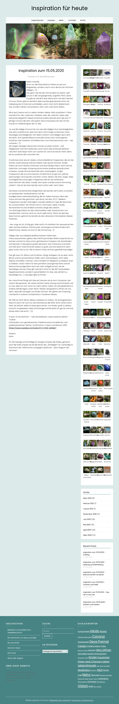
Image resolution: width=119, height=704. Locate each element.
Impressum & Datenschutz (82, 700)
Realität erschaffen (106, 675)
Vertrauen (91, 681)
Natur (86, 675)
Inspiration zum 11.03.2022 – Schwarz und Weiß (94, 583)
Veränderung (101, 682)
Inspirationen (38, 20)
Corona (98, 636)
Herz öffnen (103, 650)
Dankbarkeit (83, 642)
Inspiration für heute (59, 8)
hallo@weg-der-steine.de (59, 700)
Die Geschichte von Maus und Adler (22, 638)
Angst (103, 631)
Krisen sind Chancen (90, 661)
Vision (83, 685)
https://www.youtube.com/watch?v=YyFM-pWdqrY (32, 328)
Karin (52, 76)
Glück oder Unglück (15, 658)
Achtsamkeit (83, 631)
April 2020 (87, 530)
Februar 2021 (88, 503)
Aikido (94, 631)
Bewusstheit (88, 637)
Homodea (82, 654)
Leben (105, 661)
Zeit (95, 687)
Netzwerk (95, 675)
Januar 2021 (88, 509)
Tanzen (90, 679)
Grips (103, 646)
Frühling (90, 646)
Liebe (98, 666)
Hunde (90, 654)
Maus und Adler (105, 666)
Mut (99, 670)
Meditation (84, 670)
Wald (91, 686)
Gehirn (97, 646)
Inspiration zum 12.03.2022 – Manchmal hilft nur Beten (94, 573)
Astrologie (81, 637)
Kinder (93, 657)
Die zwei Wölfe (13, 643)
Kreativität (104, 657)
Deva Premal (99, 641)
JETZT (86, 658)
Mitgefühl (94, 670)
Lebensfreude (87, 665)
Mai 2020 (87, 524)
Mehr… (62, 20)
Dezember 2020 (90, 514)
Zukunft (98, 687)
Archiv (83, 20)
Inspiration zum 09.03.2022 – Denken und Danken (94, 603)
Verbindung (103, 678)
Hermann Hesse (14, 648)
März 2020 (87, 535)
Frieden (82, 646)
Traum (95, 679)
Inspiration (81, 658)
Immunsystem (100, 654)
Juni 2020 (87, 519)
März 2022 (87, 498)
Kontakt (72, 20)
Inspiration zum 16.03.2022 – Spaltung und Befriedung (94, 563)
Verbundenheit (82, 682)
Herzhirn (92, 650)
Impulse (51, 20)
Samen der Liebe (83, 679)
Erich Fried (12, 653)
